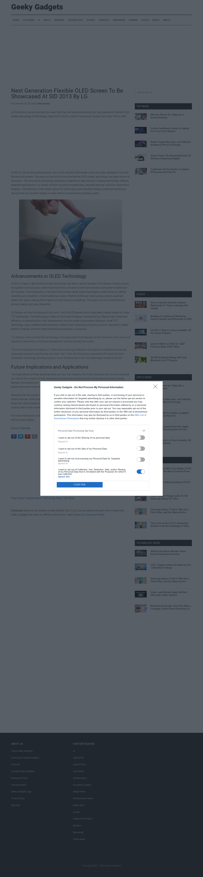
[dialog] (101, 438)
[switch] (141, 437)
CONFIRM (79, 484)
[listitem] (101, 430)
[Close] (156, 388)
